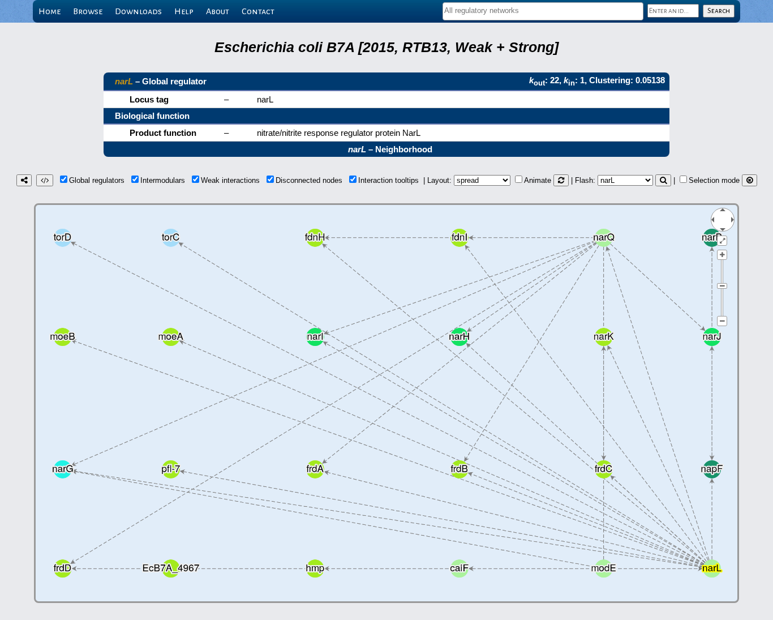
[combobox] (543, 11)
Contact (258, 11)
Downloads (138, 11)
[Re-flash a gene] (663, 180)
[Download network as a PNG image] (24, 180)
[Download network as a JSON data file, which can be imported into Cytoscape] (44, 180)
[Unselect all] (749, 180)
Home (49, 11)
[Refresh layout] (561, 180)
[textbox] (543, 10)
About (217, 11)
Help (184, 11)
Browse (87, 11)
